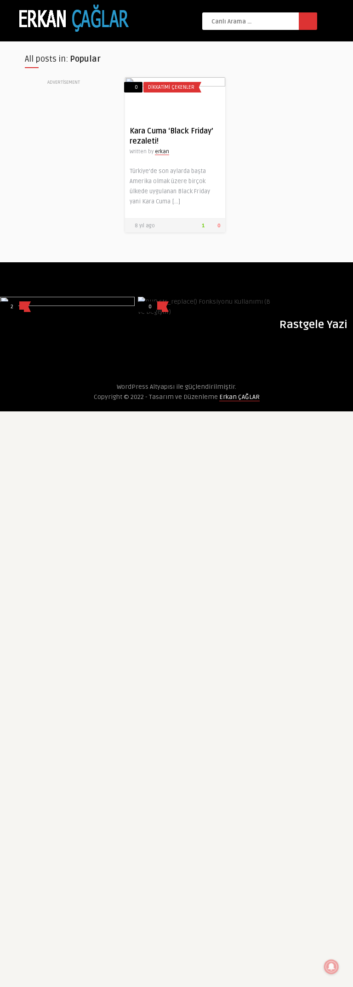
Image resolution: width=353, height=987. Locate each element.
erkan (162, 152)
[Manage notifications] (331, 966)
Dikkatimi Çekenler (171, 87)
